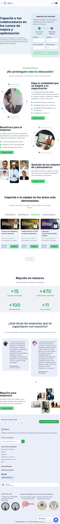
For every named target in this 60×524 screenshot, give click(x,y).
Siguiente (46, 53)
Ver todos (30, 259)
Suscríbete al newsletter (50, 421)
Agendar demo (38, 118)
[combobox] (48, 47)
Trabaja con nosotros (7, 457)
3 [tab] (29, 382)
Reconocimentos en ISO (8, 459)
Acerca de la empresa (8, 446)
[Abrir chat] (56, 520)
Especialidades (6, 466)
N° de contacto (51, 44)
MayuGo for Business (7, 449)
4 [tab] (31, 382)
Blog (2, 462)
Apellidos (49, 37)
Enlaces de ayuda (7, 470)
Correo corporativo (38, 44)
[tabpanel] (15, 357)
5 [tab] (33, 382)
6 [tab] (36, 382)
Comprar (14, 246)
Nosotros (4, 454)
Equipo (3, 452)
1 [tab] (24, 382)
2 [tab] (26, 382)
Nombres (35, 37)
